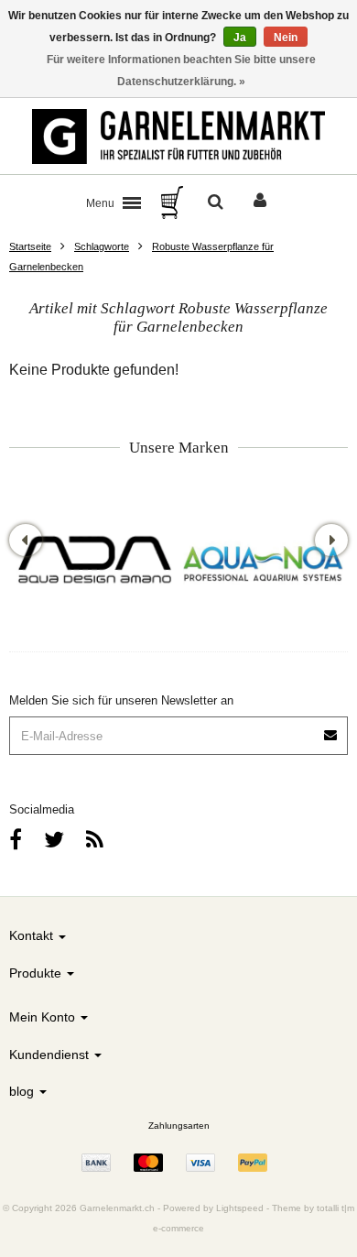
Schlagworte (101, 246)
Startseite (30, 246)
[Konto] (260, 202)
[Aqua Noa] (263, 562)
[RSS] (94, 839)
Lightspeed (240, 1208)
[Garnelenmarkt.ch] (178, 136)
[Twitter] (54, 839)
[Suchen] (215, 202)
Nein (286, 37)
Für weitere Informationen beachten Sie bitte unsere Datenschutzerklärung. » (181, 70)
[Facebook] (15, 839)
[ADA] (94, 562)
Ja (239, 37)
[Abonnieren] (331, 729)
